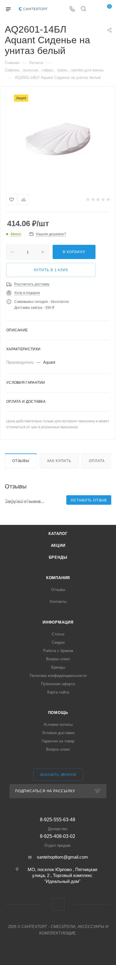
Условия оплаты (58, 724)
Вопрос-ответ (58, 659)
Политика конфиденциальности (58, 675)
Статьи (58, 634)
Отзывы (20, 461)
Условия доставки (58, 733)
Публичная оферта (58, 684)
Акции (58, 545)
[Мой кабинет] (94, 9)
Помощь (58, 712)
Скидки (58, 642)
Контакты (58, 601)
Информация (58, 622)
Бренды (58, 557)
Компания (58, 578)
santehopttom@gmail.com (62, 856)
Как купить (59, 461)
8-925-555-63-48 (57, 824)
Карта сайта (58, 692)
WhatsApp (58, 904)
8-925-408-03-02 (57, 841)
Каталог (58, 533)
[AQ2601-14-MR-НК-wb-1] (58, 139)
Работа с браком (58, 650)
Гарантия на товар (58, 741)
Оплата (97, 461)
